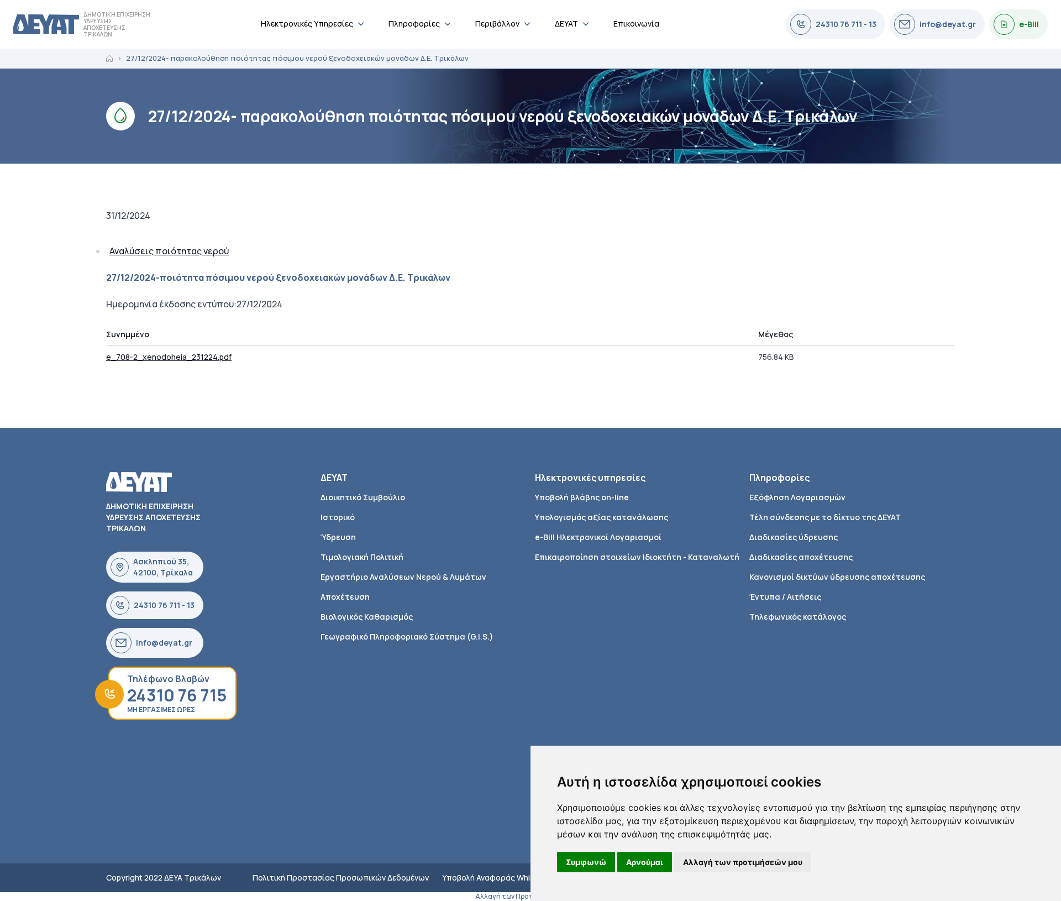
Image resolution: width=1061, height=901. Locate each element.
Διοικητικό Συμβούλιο (363, 497)
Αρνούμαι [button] (644, 862)
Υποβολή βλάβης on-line (582, 497)
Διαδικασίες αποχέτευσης (801, 557)
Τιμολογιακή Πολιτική (362, 557)
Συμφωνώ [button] (586, 862)
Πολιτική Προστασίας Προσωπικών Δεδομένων (341, 877)
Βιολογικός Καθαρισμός (367, 616)
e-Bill (1029, 24)
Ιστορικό (338, 517)
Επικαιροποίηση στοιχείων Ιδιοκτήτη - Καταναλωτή (637, 557)
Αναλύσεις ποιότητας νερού (169, 251)
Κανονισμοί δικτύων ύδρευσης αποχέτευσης (837, 577)
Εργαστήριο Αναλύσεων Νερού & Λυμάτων (403, 577)
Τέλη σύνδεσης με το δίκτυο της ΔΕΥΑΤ (825, 517)
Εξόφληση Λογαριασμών (797, 497)
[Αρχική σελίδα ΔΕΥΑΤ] (46, 24)
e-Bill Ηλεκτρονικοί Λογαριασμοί (598, 537)
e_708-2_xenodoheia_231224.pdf (169, 357)
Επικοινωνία (636, 23)
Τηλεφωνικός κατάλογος (797, 616)
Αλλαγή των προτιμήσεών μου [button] (742, 862)
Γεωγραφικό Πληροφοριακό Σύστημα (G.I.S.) (407, 636)
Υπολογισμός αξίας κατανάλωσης (601, 517)
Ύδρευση (338, 537)
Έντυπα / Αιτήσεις (785, 596)
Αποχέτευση (345, 596)
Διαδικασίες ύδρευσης (793, 537)
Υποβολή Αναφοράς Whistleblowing (507, 877)
